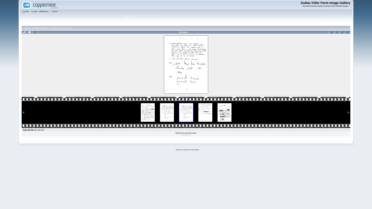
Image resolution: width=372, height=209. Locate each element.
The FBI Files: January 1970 (61, 28)
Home (27, 28)
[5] (190, 135)
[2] (184, 135)
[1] (182, 135)
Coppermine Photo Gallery (191, 150)
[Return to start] (331, 32)
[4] (188, 135)
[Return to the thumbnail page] (24, 32)
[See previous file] (337, 32)
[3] (186, 135)
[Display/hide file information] (29, 32)
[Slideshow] (35, 32)
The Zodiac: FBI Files (39, 28)
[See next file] (342, 32)
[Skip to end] (347, 32)
